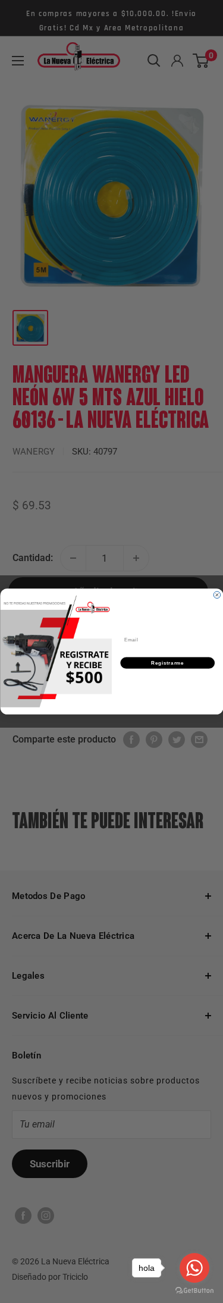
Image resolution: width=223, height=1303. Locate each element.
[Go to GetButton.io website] (194, 1291)
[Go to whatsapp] (194, 1268)
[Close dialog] (217, 595)
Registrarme (167, 662)
